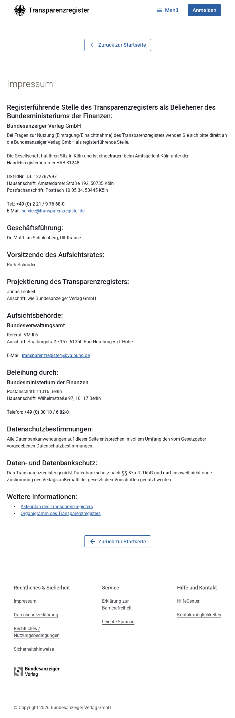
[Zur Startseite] (51, 10)
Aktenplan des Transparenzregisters (57, 506)
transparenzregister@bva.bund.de (56, 355)
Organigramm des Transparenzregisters (61, 513)
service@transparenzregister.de (53, 211)
